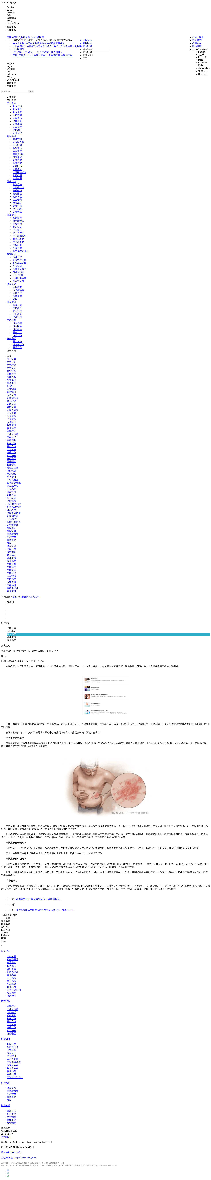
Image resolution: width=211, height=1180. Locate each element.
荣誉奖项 (17, 124)
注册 (201, 37)
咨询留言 (197, 40)
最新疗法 (17, 184)
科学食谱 (17, 296)
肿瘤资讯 (11, 302)
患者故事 (17, 202)
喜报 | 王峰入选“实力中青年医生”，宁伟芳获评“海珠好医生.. (43, 55)
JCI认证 (16, 130)
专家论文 (17, 227)
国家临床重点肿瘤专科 (18, 37)
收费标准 (17, 169)
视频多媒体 (18, 344)
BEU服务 (17, 208)
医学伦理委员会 (21, 251)
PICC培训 (17, 266)
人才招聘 (17, 133)
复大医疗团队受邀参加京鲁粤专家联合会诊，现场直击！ (44, 910)
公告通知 (17, 115)
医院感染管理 (19, 263)
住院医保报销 (19, 172)
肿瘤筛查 (17, 287)
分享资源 (11, 338)
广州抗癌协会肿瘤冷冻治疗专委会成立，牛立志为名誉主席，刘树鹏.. (48, 46)
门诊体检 (17, 329)
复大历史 (17, 112)
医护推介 (17, 308)
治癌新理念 (18, 221)
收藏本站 (197, 43)
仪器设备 (17, 121)
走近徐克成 (18, 281)
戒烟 (15, 299)
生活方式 (17, 293)
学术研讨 (17, 230)
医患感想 (17, 341)
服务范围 (17, 139)
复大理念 (17, 109)
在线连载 (17, 248)
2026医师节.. (19, 49)
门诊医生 (17, 326)
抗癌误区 (17, 211)
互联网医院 (18, 142)
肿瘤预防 (11, 284)
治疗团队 (17, 193)
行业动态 (17, 317)
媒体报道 (17, 314)
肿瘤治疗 (11, 181)
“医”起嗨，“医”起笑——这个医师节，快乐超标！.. (38, 52)
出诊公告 (17, 305)
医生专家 (17, 199)
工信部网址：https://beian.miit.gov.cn (18, 1157)
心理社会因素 (19, 278)
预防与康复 (18, 290)
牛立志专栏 (18, 242)
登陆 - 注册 (88, 55)
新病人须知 (18, 154)
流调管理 (17, 178)
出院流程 (17, 163)
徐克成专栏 (18, 239)
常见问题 (17, 175)
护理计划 (17, 205)
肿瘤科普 (17, 245)
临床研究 (17, 218)
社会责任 (17, 127)
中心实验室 (18, 233)
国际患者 (17, 157)
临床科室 (17, 196)
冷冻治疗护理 (19, 260)
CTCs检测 (18, 275)
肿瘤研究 (11, 214)
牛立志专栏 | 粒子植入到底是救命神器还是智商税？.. (39, 43)
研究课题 (17, 224)
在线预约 (11, 97)
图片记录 (17, 347)
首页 (9, 356)
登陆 (194, 37)
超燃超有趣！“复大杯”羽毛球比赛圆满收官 (37, 899)
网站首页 (11, 100)
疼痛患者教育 (19, 269)
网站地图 (197, 46)
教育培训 (11, 254)
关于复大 (11, 103)
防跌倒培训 (18, 272)
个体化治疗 (18, 187)
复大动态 (17, 311)
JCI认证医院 (38, 37)
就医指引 (11, 136)
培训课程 (17, 257)
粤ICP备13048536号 (11, 1152)
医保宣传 (17, 332)
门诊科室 (17, 323)
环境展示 (17, 118)
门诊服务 (11, 320)
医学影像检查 (19, 236)
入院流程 (17, 160)
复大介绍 (17, 106)
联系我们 (87, 52)
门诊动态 (17, 335)
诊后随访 (17, 166)
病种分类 (17, 190)
